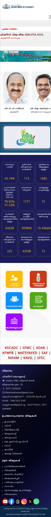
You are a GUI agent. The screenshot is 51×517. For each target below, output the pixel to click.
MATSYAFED (27, 353)
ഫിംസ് (7, 426)
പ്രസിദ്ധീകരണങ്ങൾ (14, 466)
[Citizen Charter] (14, 301)
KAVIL (28, 358)
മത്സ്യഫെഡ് (10, 437)
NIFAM (13, 358)
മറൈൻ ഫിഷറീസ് (13, 474)
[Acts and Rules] (14, 279)
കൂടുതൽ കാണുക (10, 38)
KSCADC (11, 348)
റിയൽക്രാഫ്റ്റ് (11, 430)
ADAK (40, 348)
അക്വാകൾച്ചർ (11, 478)
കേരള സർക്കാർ (13, 453)
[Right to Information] (38, 279)
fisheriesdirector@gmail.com (19, 392)
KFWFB (8, 353)
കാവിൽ (8, 449)
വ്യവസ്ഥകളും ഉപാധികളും (17, 490)
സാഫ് (7, 445)
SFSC (41, 358)
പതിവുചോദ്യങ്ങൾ (13, 482)
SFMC (27, 348)
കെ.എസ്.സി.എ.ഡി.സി (16, 441)
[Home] (18, 6)
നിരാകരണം (10, 494)
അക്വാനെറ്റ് (10, 434)
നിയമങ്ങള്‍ (10, 470)
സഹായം (9, 486)
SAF (45, 353)
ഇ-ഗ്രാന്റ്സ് (10, 422)
